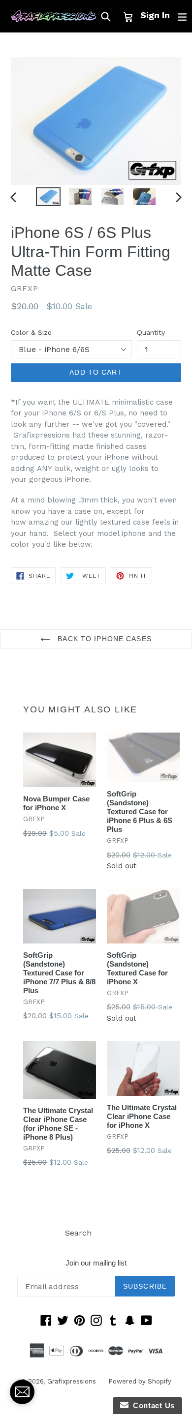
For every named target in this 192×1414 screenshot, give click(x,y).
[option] (48, 197)
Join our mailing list (96, 1263)
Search (78, 1232)
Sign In (155, 15)
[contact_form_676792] (22, 1392)
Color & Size (31, 332)
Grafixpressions (71, 1381)
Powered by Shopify (139, 1381)
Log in (115, 1232)
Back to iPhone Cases (103, 639)
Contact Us (151, 1405)
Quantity (151, 332)
